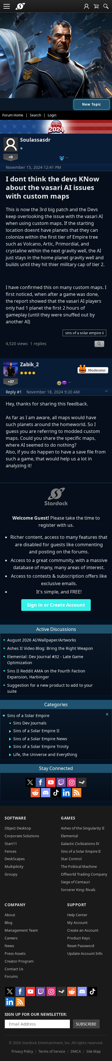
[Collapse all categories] (107, 714)
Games (68, 818)
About (10, 914)
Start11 (11, 843)
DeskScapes (15, 858)
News (9, 945)
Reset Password (80, 945)
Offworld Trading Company (84, 874)
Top (107, 392)
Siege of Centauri (75, 881)
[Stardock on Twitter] (30, 782)
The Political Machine (79, 866)
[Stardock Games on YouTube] (51, 782)
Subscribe (86, 1024)
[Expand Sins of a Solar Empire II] (10, 731)
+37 (11, 381)
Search (35, 115)
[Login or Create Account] (86, 6)
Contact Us (14, 968)
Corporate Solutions (22, 835)
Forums (11, 976)
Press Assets (15, 953)
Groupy (11, 874)
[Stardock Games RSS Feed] (77, 792)
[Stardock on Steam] (82, 782)
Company (15, 904)
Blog (8, 922)
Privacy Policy (22, 1051)
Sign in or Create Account (56, 605)
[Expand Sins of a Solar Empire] (3, 716)
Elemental (69, 835)
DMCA (76, 1051)
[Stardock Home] (20, 6)
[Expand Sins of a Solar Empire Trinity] (10, 746)
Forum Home (12, 115)
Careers (11, 938)
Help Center (77, 914)
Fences (10, 851)
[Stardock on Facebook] (40, 782)
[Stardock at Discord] (45, 792)
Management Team (21, 930)
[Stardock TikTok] (56, 792)
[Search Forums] (106, 6)
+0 (11, 156)
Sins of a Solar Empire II (81, 851)
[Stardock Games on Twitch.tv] (61, 782)
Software (15, 818)
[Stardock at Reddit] (35, 792)
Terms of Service (51, 1051)
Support (76, 904)
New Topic (91, 104)
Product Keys (78, 938)
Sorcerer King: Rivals (78, 889)
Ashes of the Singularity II (82, 828)
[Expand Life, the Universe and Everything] (10, 754)
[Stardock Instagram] (71, 782)
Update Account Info (85, 953)
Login (52, 115)
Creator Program (19, 961)
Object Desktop (18, 828)
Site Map (93, 1051)
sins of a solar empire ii (84, 332)
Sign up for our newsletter (35, 1014)
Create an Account (83, 930)
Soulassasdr (35, 139)
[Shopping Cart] (96, 6)
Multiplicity (14, 866)
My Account (77, 922)
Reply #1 (14, 392)
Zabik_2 (29, 364)
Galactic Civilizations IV (80, 843)
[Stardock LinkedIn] (66, 792)
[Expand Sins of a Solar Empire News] (10, 739)
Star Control (71, 858)
